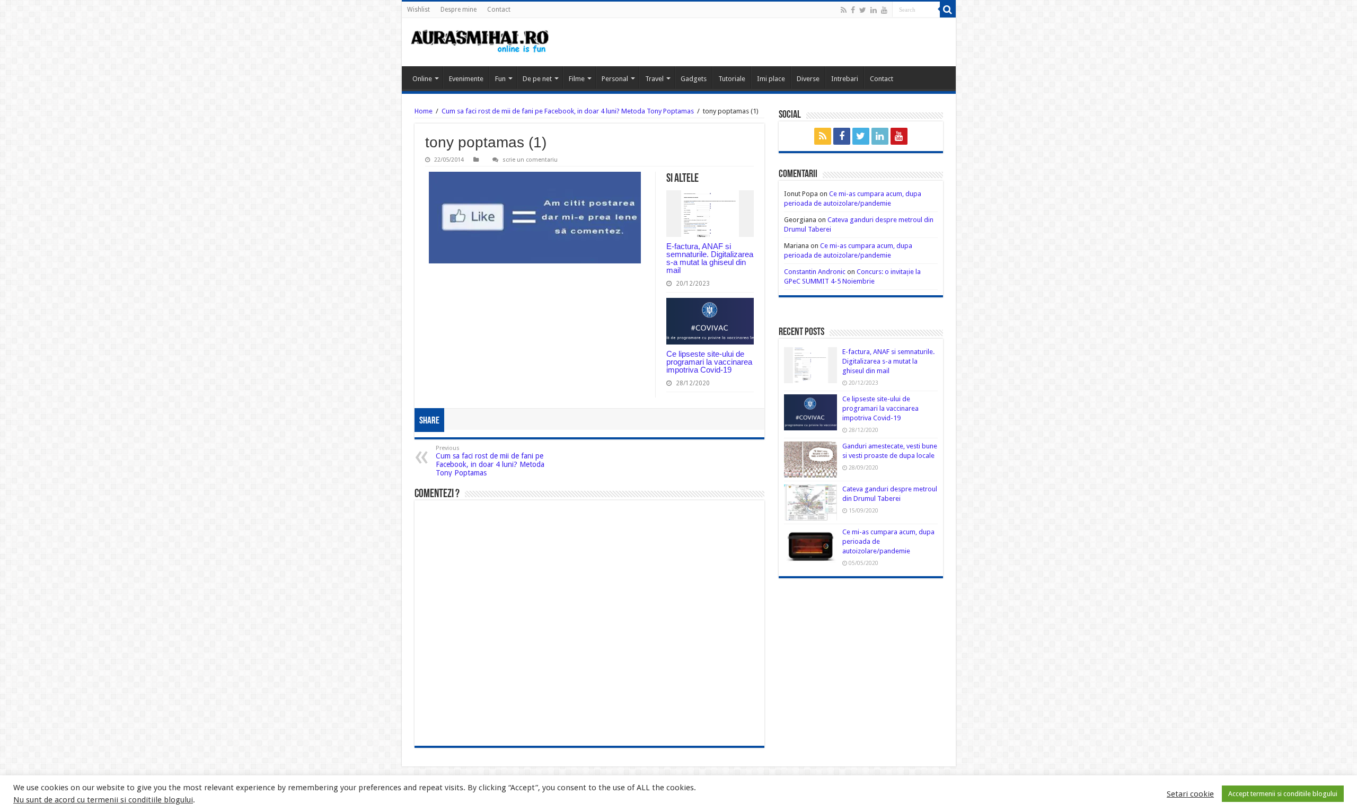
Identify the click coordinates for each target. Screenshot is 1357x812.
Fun (500, 79)
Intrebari (844, 79)
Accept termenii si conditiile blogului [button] (1282, 794)
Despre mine (458, 9)
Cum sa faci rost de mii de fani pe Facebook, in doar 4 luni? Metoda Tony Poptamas (568, 111)
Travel (654, 79)
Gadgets (694, 79)
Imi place (771, 79)
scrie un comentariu (530, 159)
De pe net (537, 79)
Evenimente (466, 79)
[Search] (948, 9)
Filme (577, 79)
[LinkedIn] (873, 10)
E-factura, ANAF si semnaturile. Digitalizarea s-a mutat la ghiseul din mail (709, 258)
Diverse (808, 79)
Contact (498, 9)
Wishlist (418, 9)
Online (422, 79)
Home (424, 111)
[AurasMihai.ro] (480, 42)
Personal (615, 79)
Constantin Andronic (814, 272)
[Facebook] (853, 10)
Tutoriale (731, 79)
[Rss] (844, 10)
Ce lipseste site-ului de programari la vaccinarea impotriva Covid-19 (709, 361)
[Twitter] (862, 10)
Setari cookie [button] (1190, 794)
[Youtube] (884, 10)
